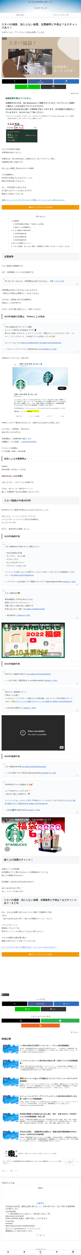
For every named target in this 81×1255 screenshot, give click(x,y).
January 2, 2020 (33, 810)
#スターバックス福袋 (22, 701)
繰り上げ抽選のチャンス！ (22, 243)
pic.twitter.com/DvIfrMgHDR (61, 701)
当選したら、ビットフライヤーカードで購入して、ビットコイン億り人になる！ (34, 200)
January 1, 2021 (51, 680)
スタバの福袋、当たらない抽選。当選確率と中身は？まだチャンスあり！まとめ (41, 246)
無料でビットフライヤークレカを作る (40, 207)
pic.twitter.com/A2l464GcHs (50, 343)
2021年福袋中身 (20, 237)
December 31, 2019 (48, 773)
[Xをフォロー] (21, 1021)
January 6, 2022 (24, 615)
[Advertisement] (40, 974)
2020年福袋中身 (20, 240)
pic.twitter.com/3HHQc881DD (39, 674)
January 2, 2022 (69, 582)
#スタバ (63, 800)
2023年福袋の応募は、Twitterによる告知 (29, 224)
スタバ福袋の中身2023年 (22, 230)
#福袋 (47, 701)
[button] (53, 87)
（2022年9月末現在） (29, 442)
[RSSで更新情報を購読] (40, 1025)
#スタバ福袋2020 (19, 804)
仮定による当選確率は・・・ (25, 227)
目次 (37, 216)
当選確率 (16, 221)
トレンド (6, 994)
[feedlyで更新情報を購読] (60, 1021)
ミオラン (40, 1203)
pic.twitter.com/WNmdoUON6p (34, 767)
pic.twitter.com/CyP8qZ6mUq (22, 575)
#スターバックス (38, 701)
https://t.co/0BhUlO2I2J (30, 343)
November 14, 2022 (49, 349)
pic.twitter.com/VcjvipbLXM (37, 804)
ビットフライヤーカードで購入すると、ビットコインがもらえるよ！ (29, 947)
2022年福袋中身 (20, 233)
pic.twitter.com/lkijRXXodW (34, 609)
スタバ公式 (59, 281)
